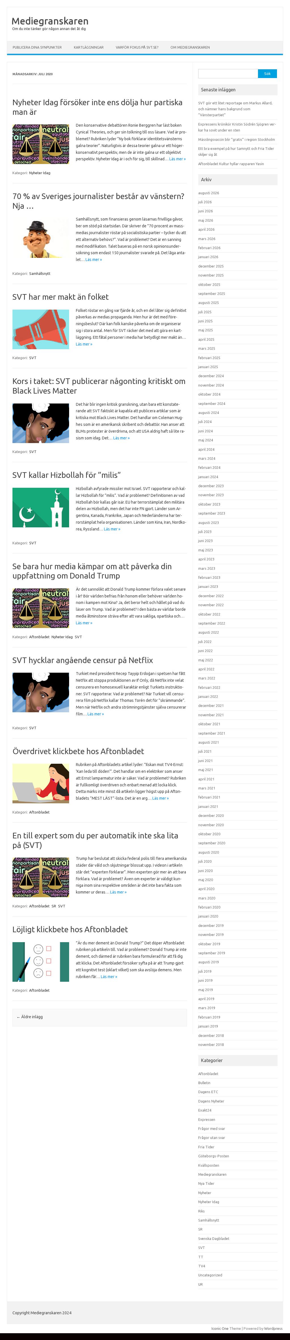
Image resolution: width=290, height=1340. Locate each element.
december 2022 (211, 596)
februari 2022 (209, 687)
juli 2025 (205, 312)
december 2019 (211, 925)
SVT (33, 358)
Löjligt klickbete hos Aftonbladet (70, 929)
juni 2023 (205, 541)
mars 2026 (206, 239)
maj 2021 (205, 770)
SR (54, 906)
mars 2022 (206, 678)
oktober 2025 (209, 284)
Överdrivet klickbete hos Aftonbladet (78, 751)
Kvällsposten (208, 1165)
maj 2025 (205, 330)
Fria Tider (206, 1147)
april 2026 (206, 229)
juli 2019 (205, 971)
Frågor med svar (211, 1128)
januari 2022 (208, 696)
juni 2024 (205, 431)
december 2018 (211, 1035)
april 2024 (206, 449)
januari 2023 (208, 586)
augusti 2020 (208, 852)
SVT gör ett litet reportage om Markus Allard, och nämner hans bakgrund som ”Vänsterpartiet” (235, 109)
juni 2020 (205, 871)
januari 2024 (208, 477)
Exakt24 (204, 1110)
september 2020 (211, 843)
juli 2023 (205, 532)
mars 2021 (206, 788)
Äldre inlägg (29, 1017)
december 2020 (211, 815)
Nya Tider (206, 1183)
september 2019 (211, 953)
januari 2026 (208, 257)
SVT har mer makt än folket (60, 296)
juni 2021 (205, 761)
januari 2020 (208, 916)
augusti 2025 (208, 303)
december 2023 (211, 486)
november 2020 (211, 825)
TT (200, 1257)
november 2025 (211, 275)
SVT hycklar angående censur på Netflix (82, 660)
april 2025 (206, 339)
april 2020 (206, 889)
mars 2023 (206, 568)
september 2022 (211, 623)
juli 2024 (205, 422)
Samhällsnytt (39, 273)
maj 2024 (205, 440)
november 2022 (211, 605)
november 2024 (211, 385)
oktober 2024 (209, 394)
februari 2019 (209, 1017)
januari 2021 (208, 806)
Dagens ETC (208, 1092)
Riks (201, 1211)
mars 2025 (206, 348)
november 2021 (211, 715)
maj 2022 (205, 660)
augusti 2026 (208, 193)
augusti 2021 (208, 742)
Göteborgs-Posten (213, 1156)
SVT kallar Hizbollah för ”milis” (66, 475)
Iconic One (220, 1328)
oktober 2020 (209, 834)
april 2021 (206, 779)
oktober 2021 (209, 724)
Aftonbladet (39, 637)
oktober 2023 (209, 504)
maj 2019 (205, 990)
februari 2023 (209, 577)
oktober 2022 (209, 614)
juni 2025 (205, 321)
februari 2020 (209, 907)
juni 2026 (205, 211)
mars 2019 (206, 1008)
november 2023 (211, 495)
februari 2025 (209, 358)
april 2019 (206, 999)
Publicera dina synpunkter (37, 47)
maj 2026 (205, 220)
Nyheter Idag (39, 173)
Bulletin (204, 1083)
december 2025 (211, 266)
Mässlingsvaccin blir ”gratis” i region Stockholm (236, 139)
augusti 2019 (208, 962)
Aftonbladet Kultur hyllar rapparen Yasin (231, 164)
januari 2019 (208, 1026)
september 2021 (211, 733)
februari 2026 (209, 248)
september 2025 (211, 293)
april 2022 (206, 669)
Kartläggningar (89, 47)
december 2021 (211, 705)
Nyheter (204, 1193)
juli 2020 (205, 861)
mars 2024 (206, 458)
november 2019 (211, 935)
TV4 (201, 1266)
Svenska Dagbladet (213, 1238)
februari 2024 (209, 467)
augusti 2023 (208, 523)
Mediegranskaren (50, 20)
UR (200, 1284)
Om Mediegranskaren (190, 47)
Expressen (206, 1119)
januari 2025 (208, 367)
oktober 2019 (209, 944)
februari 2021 (209, 797)
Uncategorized (210, 1275)
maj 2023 (205, 550)
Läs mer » (177, 159)
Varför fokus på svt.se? (137, 47)
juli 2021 (205, 751)
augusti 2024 (208, 413)
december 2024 (211, 376)
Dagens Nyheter (211, 1101)
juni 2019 (205, 980)
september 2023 (211, 513)
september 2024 (211, 403)
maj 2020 (205, 880)
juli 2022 (205, 642)
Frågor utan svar (211, 1138)
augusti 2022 (208, 632)
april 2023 (206, 559)
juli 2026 (205, 202)
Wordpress (273, 1328)
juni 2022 (205, 651)
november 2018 (211, 1044)
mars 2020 (206, 898)
